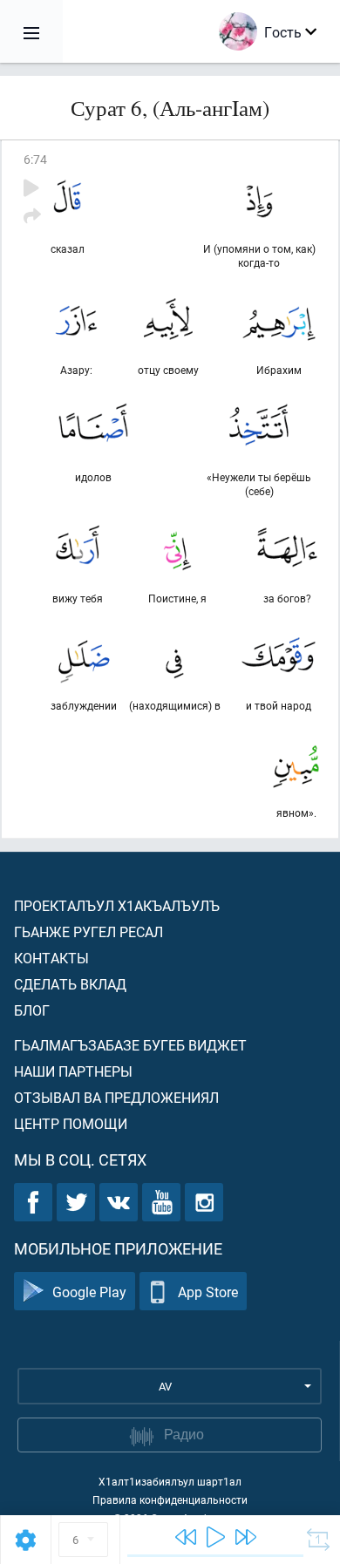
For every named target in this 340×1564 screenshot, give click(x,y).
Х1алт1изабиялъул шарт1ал (170, 1481)
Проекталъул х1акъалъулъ (117, 905)
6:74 (35, 159)
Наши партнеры (73, 1071)
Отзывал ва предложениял (116, 1097)
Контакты (51, 958)
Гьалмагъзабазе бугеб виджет (130, 1045)
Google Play (89, 1291)
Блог (32, 1010)
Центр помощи (70, 1123)
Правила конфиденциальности (170, 1499)
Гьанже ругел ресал (88, 931)
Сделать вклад (70, 984)
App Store (208, 1291)
